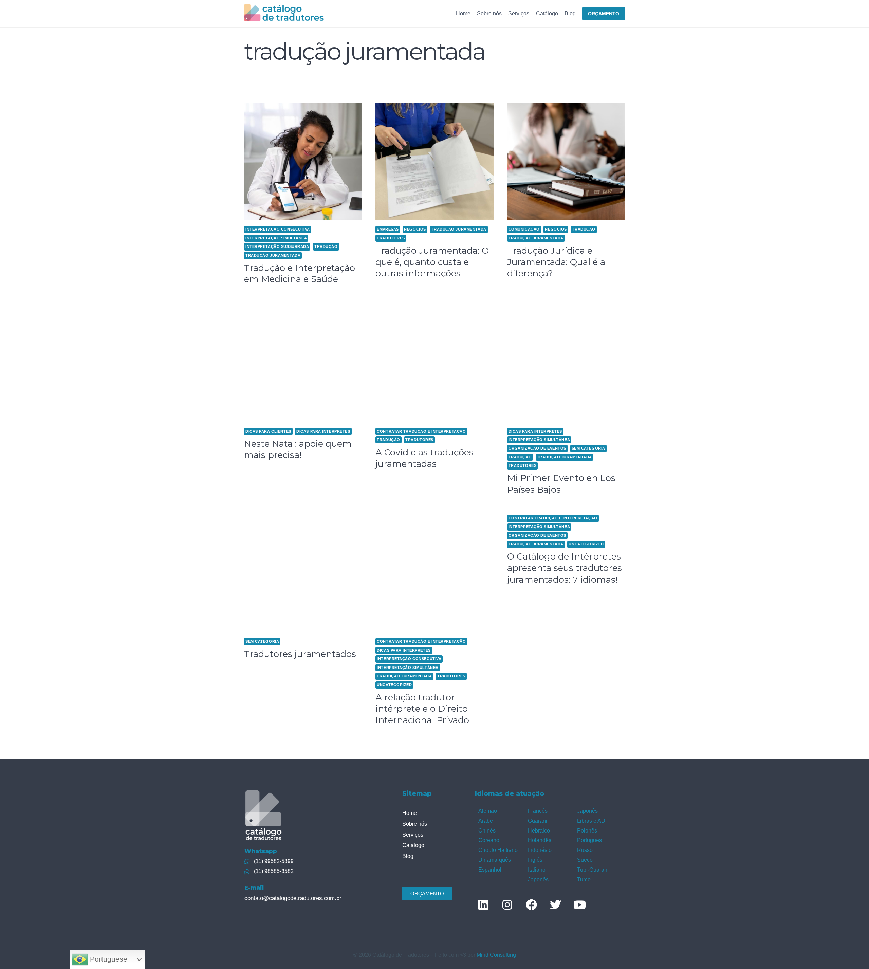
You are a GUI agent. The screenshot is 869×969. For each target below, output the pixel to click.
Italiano (537, 870)
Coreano (488, 840)
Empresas (388, 229)
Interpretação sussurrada (277, 246)
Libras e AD (591, 821)
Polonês (587, 831)
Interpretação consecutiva (277, 229)
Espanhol (489, 870)
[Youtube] (579, 904)
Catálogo (547, 13)
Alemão (487, 811)
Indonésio (540, 850)
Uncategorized (394, 685)
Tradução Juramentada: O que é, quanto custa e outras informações (432, 262)
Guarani (537, 821)
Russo (585, 850)
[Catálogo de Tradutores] (284, 13)
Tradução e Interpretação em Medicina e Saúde (299, 273)
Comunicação (524, 229)
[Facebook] (531, 904)
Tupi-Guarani (593, 870)
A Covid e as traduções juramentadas (424, 458)
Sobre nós (489, 13)
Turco (584, 879)
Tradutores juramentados (300, 653)
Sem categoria (588, 448)
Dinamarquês (494, 860)
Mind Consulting (496, 955)
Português (589, 840)
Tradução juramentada (272, 255)
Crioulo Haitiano (498, 850)
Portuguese (107, 959)
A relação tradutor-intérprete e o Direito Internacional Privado (422, 709)
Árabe (485, 821)
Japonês (538, 879)
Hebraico (539, 831)
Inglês (535, 860)
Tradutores (391, 238)
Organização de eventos (537, 448)
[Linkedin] (483, 904)
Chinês (487, 831)
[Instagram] (507, 904)
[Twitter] (555, 904)
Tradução (325, 246)
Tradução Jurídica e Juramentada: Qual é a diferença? (556, 262)
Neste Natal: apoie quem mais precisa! (298, 449)
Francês (538, 811)
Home (463, 13)
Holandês (539, 840)
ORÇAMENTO (603, 13)
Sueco (585, 860)
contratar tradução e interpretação (421, 431)
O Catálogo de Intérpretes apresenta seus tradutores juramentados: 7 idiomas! (564, 568)
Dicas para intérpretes (323, 431)
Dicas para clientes (268, 431)
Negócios (415, 229)
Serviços (518, 13)
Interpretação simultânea (276, 238)
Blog (570, 13)
